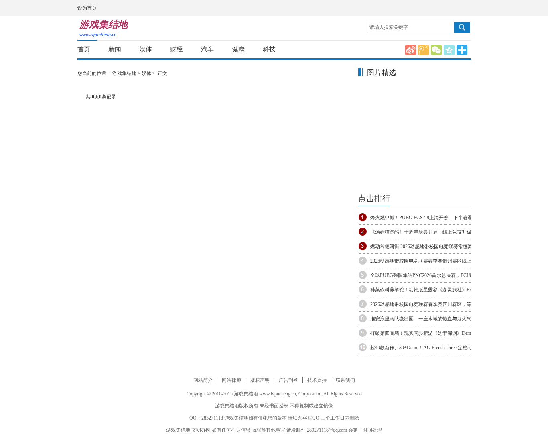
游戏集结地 (124, 73)
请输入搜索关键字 (388, 27)
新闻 (114, 49)
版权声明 (260, 380)
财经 (176, 49)
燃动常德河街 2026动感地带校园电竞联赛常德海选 (423, 246)
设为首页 (87, 8)
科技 (269, 49)
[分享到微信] (436, 50)
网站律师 (231, 380)
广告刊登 (288, 380)
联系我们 (345, 380)
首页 (83, 49)
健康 (238, 49)
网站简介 (203, 380)
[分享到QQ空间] (449, 50)
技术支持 (317, 380)
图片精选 (381, 73)
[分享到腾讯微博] (423, 50)
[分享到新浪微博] (410, 50)
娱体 (145, 49)
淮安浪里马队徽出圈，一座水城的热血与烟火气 (420, 319)
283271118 (212, 418)
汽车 (207, 49)
